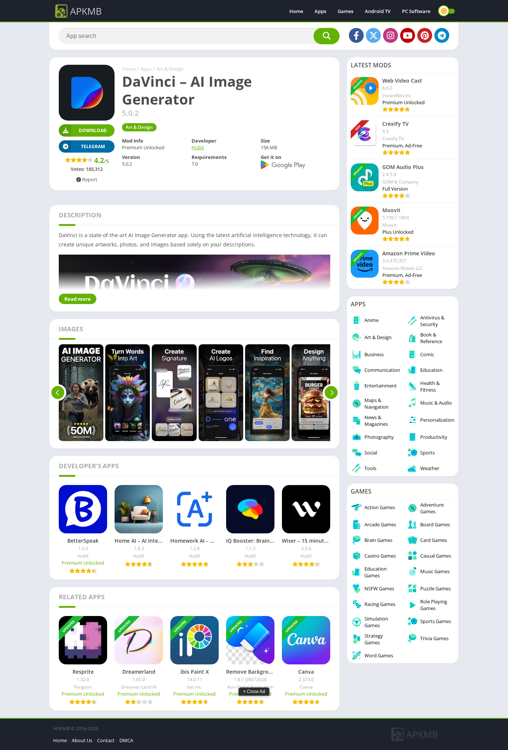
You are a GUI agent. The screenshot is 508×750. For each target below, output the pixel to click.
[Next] (331, 392)
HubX (198, 147)
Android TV (377, 11)
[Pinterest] (424, 35)
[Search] (327, 36)
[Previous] (57, 392)
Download (93, 130)
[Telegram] (441, 35)
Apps (320, 11)
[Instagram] (390, 35)
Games (345, 11)
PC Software (416, 11)
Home (296, 11)
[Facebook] (356, 35)
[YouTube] (407, 35)
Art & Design (170, 69)
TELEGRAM (93, 146)
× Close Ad (254, 691)
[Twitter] (373, 35)
